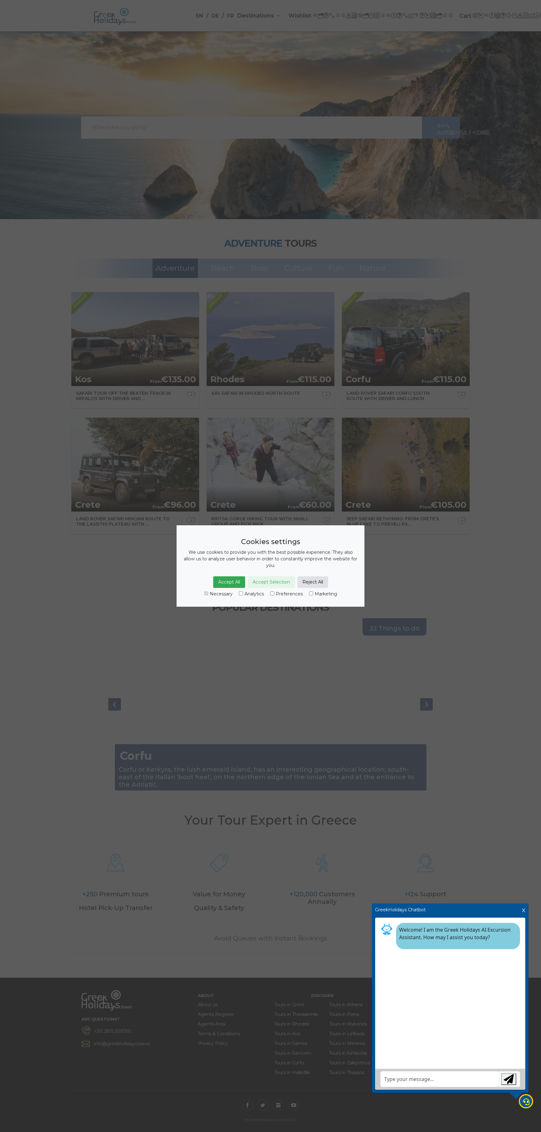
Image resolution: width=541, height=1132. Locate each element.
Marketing (326, 594)
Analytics (254, 594)
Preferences (289, 594)
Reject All (312, 582)
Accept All (229, 582)
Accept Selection (271, 582)
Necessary (221, 594)
